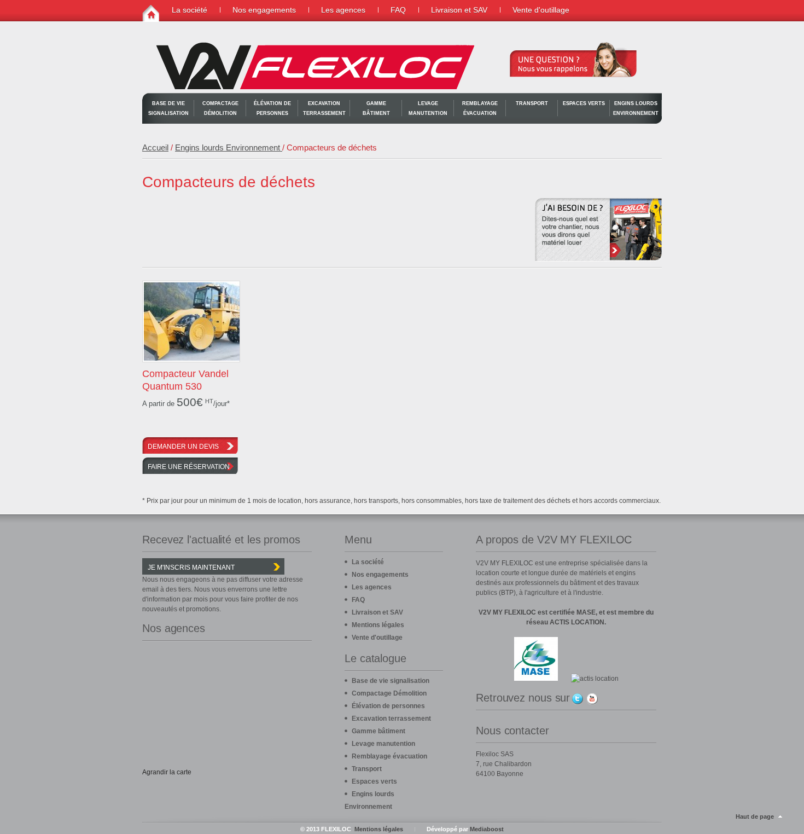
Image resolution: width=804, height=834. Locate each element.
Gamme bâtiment (376, 108)
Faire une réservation (189, 467)
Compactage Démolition (220, 108)
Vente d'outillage (540, 9)
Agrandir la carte (166, 772)
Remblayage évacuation (480, 108)
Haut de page (755, 816)
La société (189, 9)
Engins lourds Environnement (636, 108)
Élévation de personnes (272, 108)
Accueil (155, 147)
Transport (532, 103)
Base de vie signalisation (168, 108)
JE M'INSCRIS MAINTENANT (191, 567)
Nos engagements (264, 9)
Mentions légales (378, 625)
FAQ (398, 9)
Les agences (343, 9)
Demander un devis (183, 446)
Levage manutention (428, 108)
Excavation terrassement (324, 108)
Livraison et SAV (459, 9)
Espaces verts (584, 103)
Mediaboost (487, 829)
